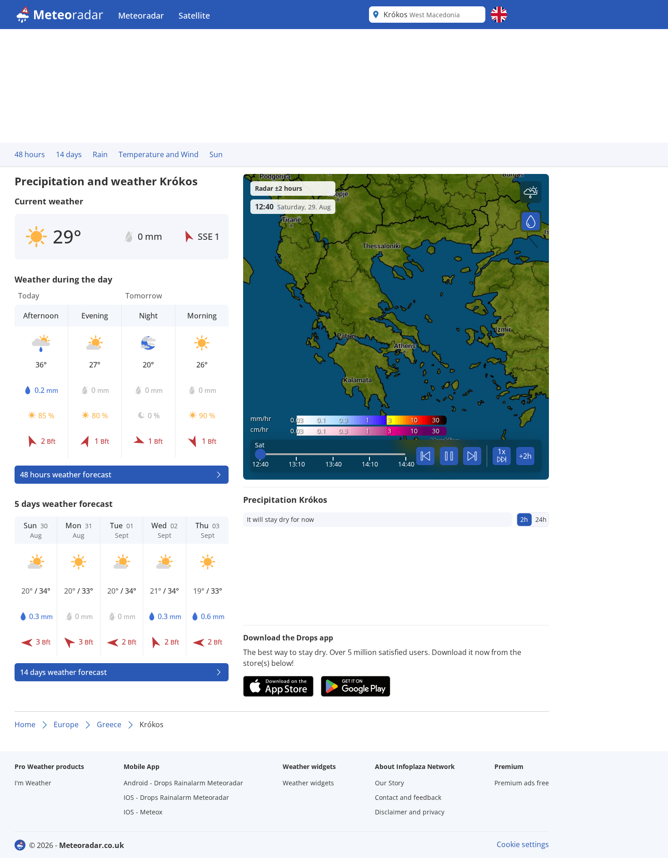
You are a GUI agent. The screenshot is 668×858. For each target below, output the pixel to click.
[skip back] (425, 456)
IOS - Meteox (143, 812)
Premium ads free (521, 783)
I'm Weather (33, 783)
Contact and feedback (408, 797)
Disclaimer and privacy (409, 812)
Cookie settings (523, 844)
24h (541, 519)
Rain (100, 154)
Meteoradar (141, 15)
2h (524, 519)
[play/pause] (449, 456)
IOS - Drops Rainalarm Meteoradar (176, 797)
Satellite (194, 15)
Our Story (389, 783)
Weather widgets (308, 783)
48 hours (30, 154)
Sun (216, 154)
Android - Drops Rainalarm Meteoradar (183, 783)
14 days (69, 154)
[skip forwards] (472, 456)
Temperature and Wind (159, 154)
